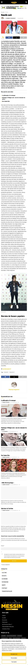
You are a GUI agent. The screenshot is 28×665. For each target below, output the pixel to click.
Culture (4, 573)
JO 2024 (3, 635)
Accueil (2, 12)
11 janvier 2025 (14, 457)
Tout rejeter (14, 662)
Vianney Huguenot (11, 18)
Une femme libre (6, 101)
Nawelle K (12, 372)
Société (4, 618)
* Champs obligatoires (5, 564)
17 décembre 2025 (12, 431)
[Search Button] (26, 2)
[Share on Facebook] (9, 37)
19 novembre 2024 (14, 510)
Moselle (6, 372)
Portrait (6, 12)
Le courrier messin (11, 635)
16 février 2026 (14, 402)
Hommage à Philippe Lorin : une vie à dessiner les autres (13, 98)
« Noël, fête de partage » (7, 483)
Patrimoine (5, 582)
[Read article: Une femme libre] (14, 465)
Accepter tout (14, 654)
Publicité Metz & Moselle (8, 626)
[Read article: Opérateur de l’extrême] (14, 518)
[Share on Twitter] (16, 37)
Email (2, 545)
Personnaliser (14, 658)
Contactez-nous (6, 629)
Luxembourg (4, 638)
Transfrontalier (7, 591)
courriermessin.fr (6, 369)
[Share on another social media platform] (23, 37)
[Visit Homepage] (14, 2)
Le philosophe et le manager (8, 95)
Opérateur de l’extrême (7, 508)
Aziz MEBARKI (5, 431)
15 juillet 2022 (20, 18)
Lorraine (19, 635)
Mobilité (23, 638)
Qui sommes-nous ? (7, 624)
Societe (4, 576)
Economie (5, 579)
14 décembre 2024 (14, 484)
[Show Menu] (1, 2)
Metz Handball (16, 638)
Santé (3, 585)
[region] (14, 652)
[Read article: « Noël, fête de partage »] (14, 492)
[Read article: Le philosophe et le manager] (14, 410)
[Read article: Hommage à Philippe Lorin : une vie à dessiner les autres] (14, 439)
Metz (10, 638)
